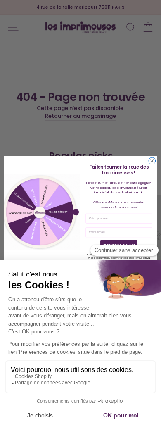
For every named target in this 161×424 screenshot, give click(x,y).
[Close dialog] (152, 160)
